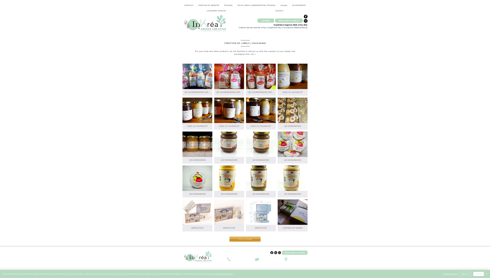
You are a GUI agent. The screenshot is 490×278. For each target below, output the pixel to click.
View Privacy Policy (224, 274)
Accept (478, 274)
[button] (197, 80)
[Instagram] (279, 252)
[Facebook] (271, 252)
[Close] (486, 274)
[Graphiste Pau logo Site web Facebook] (306, 16)
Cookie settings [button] (450, 274)
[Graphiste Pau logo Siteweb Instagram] (306, 21)
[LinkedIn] (275, 252)
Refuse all (465, 274)
